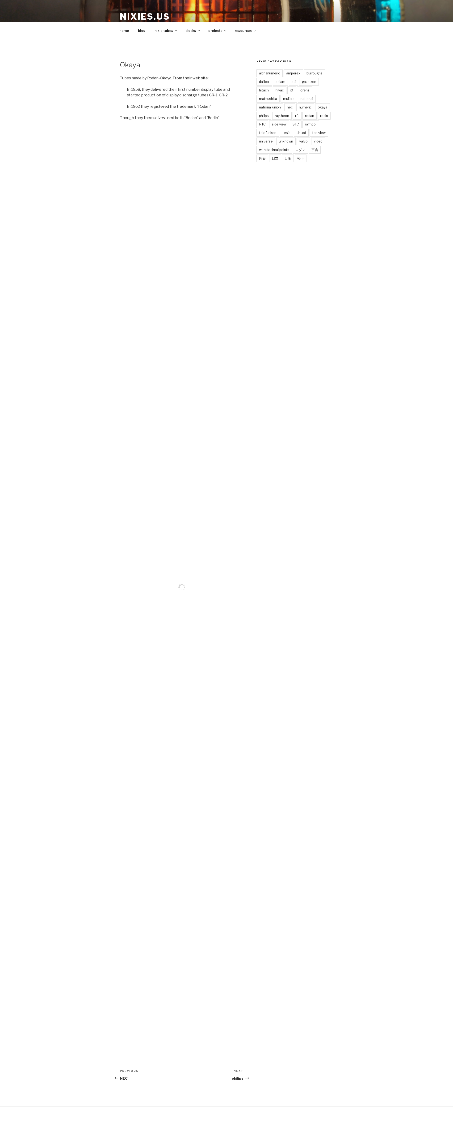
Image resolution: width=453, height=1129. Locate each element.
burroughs (314, 73)
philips (264, 116)
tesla (286, 133)
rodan (309, 116)
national (307, 99)
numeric (305, 107)
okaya (322, 107)
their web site (195, 78)
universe (266, 141)
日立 (275, 158)
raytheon (282, 116)
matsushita (268, 99)
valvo (303, 141)
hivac (280, 90)
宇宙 (314, 150)
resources (243, 31)
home (124, 31)
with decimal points (274, 150)
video (318, 141)
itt (292, 90)
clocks (190, 31)
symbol (310, 124)
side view (279, 124)
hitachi (264, 90)
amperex (293, 73)
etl (293, 82)
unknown (286, 141)
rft (297, 116)
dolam (280, 82)
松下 (300, 158)
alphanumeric (269, 73)
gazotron (309, 82)
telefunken (267, 133)
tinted (301, 133)
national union (270, 107)
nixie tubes (164, 31)
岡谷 (262, 158)
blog (142, 31)
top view (319, 133)
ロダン (300, 150)
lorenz (304, 90)
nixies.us (145, 16)
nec (290, 107)
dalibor (264, 82)
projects (215, 31)
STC (296, 124)
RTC (262, 124)
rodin (324, 116)
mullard (288, 99)
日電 (288, 158)
